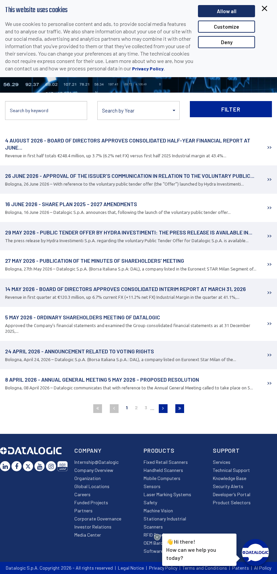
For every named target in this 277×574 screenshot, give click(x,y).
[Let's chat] (255, 552)
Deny (226, 42)
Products (159, 450)
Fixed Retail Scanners (166, 462)
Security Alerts (228, 486)
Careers (82, 494)
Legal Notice (131, 568)
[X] (28, 466)
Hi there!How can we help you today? (191, 549)
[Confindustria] (62, 466)
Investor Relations (92, 527)
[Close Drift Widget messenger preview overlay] (157, 537)
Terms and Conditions (204, 568)
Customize (226, 27)
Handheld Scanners (163, 470)
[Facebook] (16, 466)
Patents (240, 568)
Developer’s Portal (231, 494)
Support (226, 450)
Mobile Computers (162, 478)
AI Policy (262, 568)
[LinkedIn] (5, 466)
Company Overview (93, 470)
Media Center (87, 535)
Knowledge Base (229, 478)
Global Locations (91, 486)
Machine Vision (158, 510)
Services (221, 462)
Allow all (226, 11)
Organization (87, 478)
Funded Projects (91, 502)
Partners (83, 510)
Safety (150, 502)
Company (88, 450)
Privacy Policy (147, 68)
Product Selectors (232, 502)
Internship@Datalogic (96, 462)
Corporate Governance (97, 518)
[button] (138, 110)
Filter (231, 109)
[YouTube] (39, 466)
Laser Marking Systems (167, 494)
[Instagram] (51, 466)
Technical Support (231, 470)
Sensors (152, 486)
